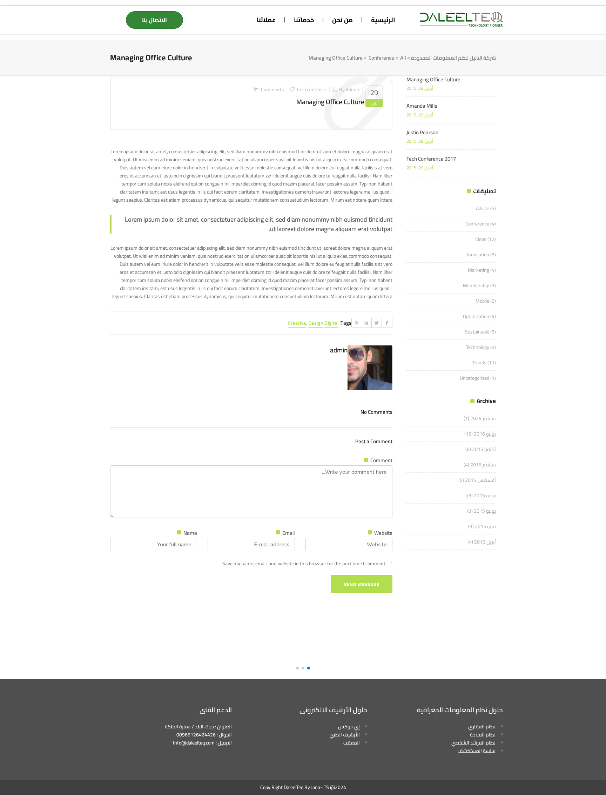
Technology (477, 347)
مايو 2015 (485, 526)
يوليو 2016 (485, 433)
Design (315, 323)
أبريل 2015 (485, 541)
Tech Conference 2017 (431, 159)
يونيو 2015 (485, 511)
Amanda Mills (421, 106)
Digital (331, 323)
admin (352, 89)
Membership (476, 285)
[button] (308, 668)
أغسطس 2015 (480, 480)
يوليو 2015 (485, 495)
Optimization (476, 316)
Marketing (478, 270)
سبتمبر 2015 (483, 464)
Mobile (482, 300)
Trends (479, 362)
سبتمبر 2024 (483, 418)
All (403, 58)
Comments (272, 89)
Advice (482, 208)
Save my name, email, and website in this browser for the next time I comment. (303, 563)
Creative (297, 323)
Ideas (480, 239)
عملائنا (266, 20)
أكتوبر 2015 (484, 449)
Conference (381, 58)
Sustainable (477, 331)
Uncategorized (474, 378)
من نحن (342, 20)
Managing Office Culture (330, 101)
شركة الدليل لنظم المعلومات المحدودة (453, 58)
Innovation (478, 254)
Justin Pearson (422, 132)
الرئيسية (383, 20)
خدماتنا (304, 20)
